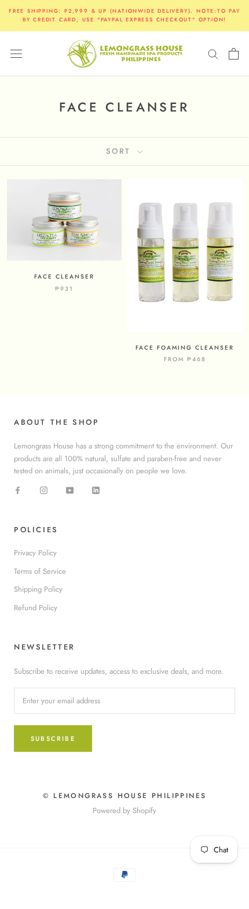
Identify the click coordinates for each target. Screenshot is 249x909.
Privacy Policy (35, 552)
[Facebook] (17, 489)
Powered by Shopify (124, 810)
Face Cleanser (64, 276)
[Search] (213, 53)
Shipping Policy (38, 589)
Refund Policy (35, 607)
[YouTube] (70, 489)
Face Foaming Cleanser (185, 347)
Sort (120, 151)
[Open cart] (234, 54)
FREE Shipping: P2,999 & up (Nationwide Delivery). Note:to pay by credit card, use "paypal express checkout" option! (124, 15)
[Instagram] (43, 489)
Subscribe (53, 738)
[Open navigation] (16, 53)
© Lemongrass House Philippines (125, 796)
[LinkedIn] (96, 489)
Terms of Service (40, 571)
